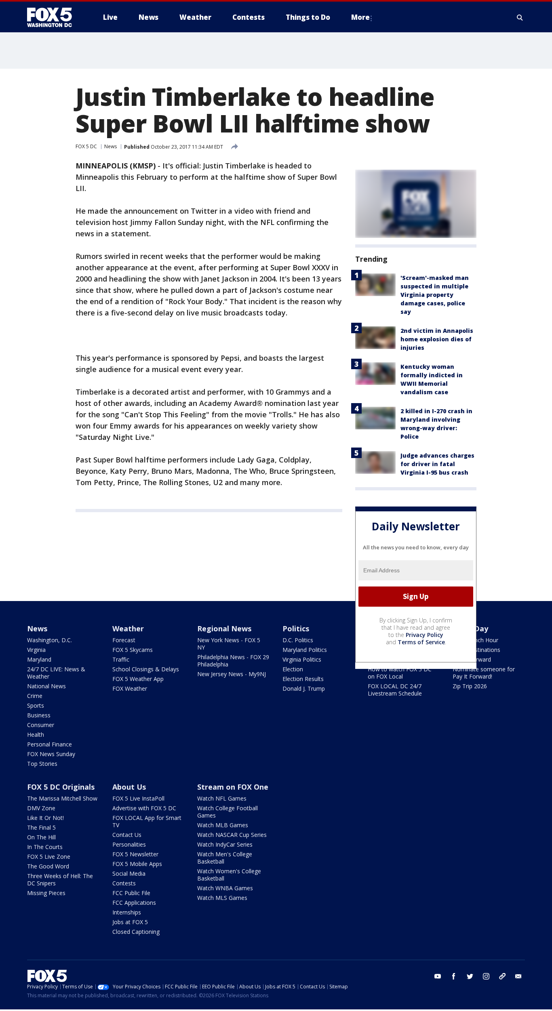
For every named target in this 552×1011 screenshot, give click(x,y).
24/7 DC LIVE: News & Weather (56, 672)
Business (39, 715)
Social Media (128, 873)
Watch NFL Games (222, 798)
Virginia (36, 650)
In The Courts (45, 847)
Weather (128, 628)
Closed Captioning (136, 931)
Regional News (224, 628)
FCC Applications (134, 902)
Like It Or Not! (45, 818)
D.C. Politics (297, 640)
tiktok (502, 976)
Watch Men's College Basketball (224, 857)
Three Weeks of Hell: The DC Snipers (60, 879)
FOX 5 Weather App (138, 679)
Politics (295, 628)
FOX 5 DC (86, 146)
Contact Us (126, 835)
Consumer (40, 725)
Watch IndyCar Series (225, 844)
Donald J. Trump (303, 688)
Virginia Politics (301, 659)
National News (46, 686)
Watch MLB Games (222, 825)
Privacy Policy (424, 635)
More (360, 17)
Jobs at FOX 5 (130, 922)
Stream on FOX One (232, 787)
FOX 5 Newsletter (135, 854)
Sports (35, 705)
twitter (470, 976)
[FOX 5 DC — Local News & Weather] (53, 17)
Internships (126, 912)
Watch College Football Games (227, 811)
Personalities (129, 844)
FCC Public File (131, 893)
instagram (486, 976)
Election (292, 669)
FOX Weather (129, 688)
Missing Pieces (46, 893)
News (110, 146)
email (518, 976)
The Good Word (48, 866)
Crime (34, 696)
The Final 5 (41, 827)
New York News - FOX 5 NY (228, 643)
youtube (437, 976)
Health (35, 734)
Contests (124, 883)
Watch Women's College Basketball (229, 874)
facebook (453, 976)
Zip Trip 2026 (470, 686)
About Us (129, 787)
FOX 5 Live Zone (48, 856)
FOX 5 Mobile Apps (137, 864)
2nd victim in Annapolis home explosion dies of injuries (436, 339)
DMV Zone (41, 808)
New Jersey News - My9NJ (231, 674)
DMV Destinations (476, 650)
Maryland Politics (304, 650)
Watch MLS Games (222, 898)
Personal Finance (49, 744)
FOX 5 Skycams (132, 650)
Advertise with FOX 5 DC (144, 808)
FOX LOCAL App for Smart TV (146, 821)
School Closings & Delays (145, 669)
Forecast (123, 640)
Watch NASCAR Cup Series (232, 835)
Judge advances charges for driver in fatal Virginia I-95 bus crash (437, 464)
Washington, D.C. (49, 640)
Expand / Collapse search (520, 17)
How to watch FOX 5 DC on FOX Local (400, 672)
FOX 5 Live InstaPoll (138, 798)
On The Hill (41, 837)
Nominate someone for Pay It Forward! (484, 672)
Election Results (303, 679)
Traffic (120, 659)
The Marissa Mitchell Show (62, 798)
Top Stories (42, 763)
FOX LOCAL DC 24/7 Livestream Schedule (395, 689)
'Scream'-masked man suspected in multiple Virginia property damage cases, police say (434, 294)
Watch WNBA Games (225, 888)
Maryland (39, 659)
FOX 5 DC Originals (61, 787)
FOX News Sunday (51, 754)
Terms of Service (421, 642)
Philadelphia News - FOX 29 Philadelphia (233, 660)
